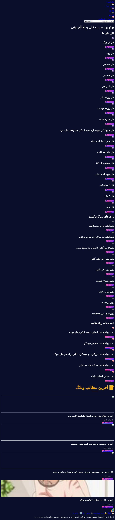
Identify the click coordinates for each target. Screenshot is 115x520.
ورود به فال (109, 47)
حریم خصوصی (100, 513)
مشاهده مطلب (107, 423)
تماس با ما (87, 513)
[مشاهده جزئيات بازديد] (112, 511)
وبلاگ (110, 513)
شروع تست (109, 337)
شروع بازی (110, 230)
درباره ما (77, 513)
